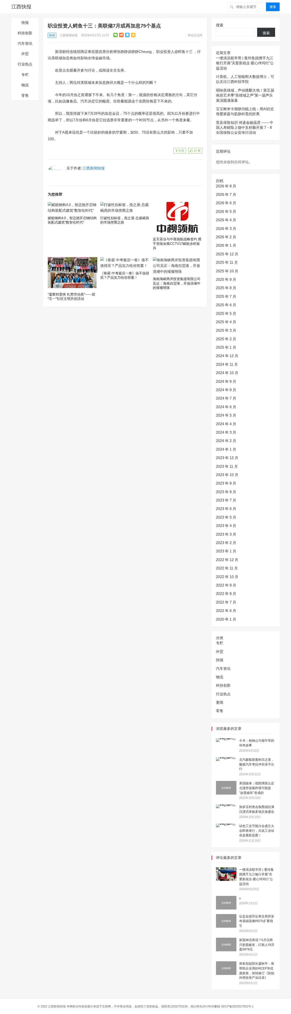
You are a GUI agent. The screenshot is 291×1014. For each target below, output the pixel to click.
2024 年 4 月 (226, 424)
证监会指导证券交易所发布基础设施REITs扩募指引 (256, 921)
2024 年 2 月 (226, 441)
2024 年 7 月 (226, 398)
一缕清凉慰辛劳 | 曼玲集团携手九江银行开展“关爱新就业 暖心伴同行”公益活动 (245, 63)
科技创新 (25, 33)
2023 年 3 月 (226, 534)
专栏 (25, 75)
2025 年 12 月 (227, 254)
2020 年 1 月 (226, 619)
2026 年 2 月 (226, 237)
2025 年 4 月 (226, 322)
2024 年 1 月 (226, 449)
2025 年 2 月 (226, 339)
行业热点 (25, 64)
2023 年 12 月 (227, 458)
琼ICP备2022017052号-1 (237, 1006)
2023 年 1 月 (226, 551)
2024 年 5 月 (226, 415)
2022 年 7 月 (226, 602)
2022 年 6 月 (226, 611)
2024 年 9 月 (226, 381)
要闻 (219, 702)
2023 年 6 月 (226, 509)
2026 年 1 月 (226, 245)
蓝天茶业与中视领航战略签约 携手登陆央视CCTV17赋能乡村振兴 (177, 243)
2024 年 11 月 (227, 364)
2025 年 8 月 (226, 288)
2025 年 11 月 (227, 262)
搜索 (273, 7)
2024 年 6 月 (226, 407)
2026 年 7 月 (226, 194)
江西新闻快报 (69, 35)
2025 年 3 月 (226, 330)
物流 (25, 85)
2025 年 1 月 (226, 347)
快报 (25, 23)
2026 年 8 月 (226, 186)
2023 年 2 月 (226, 543)
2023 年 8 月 (226, 492)
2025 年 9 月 (226, 279)
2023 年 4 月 (226, 526)
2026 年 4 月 (226, 220)
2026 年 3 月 (226, 229)
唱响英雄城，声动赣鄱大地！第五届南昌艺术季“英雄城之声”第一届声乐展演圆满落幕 (245, 95)
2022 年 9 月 (226, 585)
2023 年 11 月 (227, 466)
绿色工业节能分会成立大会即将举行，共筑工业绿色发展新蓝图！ (256, 830)
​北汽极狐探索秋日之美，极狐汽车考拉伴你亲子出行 (256, 764)
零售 (25, 95)
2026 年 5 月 (226, 212)
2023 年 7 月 (226, 500)
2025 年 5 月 (226, 314)
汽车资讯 (25, 43)
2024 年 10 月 (227, 373)
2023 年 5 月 (226, 517)
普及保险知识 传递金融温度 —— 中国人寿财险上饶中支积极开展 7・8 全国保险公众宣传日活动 (244, 128)
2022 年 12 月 (227, 560)
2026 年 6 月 (226, 203)
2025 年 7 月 (226, 296)
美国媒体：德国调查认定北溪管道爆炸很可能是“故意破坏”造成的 (256, 788)
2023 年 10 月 (227, 475)
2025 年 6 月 (226, 305)
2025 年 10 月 (227, 271)
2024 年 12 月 (227, 356)
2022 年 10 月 (227, 577)
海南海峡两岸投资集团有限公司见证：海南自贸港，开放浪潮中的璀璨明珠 (177, 283)
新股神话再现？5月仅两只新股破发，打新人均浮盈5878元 (256, 944)
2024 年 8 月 (226, 390)
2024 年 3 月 (226, 432)
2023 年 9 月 (226, 483)
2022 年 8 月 (226, 594)
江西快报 (21, 7)
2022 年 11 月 (227, 568)
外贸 (25, 54)
